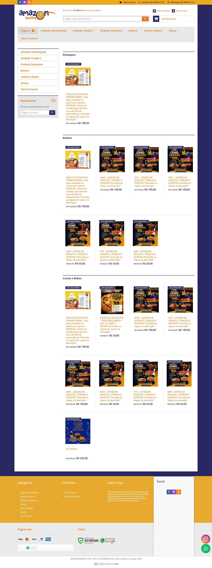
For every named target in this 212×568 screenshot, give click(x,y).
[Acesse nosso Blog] (29, 2)
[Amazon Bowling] (38, 15)
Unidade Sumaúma (28, 500)
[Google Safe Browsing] (107, 540)
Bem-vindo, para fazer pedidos (82, 10)
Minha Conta (181, 11)
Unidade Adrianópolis (29, 493)
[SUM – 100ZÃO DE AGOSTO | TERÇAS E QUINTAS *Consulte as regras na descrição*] (112, 169)
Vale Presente (26, 516)
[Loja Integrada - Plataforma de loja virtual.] (106, 564)
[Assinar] (52, 112)
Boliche (23, 504)
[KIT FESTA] (78, 440)
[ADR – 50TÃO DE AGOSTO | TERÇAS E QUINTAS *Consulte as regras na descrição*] (145, 243)
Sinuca (23, 512)
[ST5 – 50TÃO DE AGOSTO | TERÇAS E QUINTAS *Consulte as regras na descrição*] (112, 243)
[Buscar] (145, 18)
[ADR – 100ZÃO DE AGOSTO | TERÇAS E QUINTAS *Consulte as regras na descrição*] (180, 169)
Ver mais (80, 111)
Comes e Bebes (27, 508)
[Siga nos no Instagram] (24, 2)
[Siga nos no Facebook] (20, 2)
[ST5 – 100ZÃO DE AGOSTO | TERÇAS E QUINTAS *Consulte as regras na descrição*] (146, 169)
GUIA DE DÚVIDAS (73, 497)
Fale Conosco (129, 2)
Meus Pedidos (163, 11)
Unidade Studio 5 (27, 497)
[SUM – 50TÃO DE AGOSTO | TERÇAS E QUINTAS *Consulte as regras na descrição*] (78, 243)
